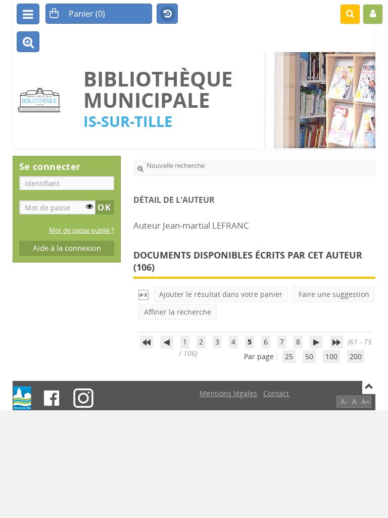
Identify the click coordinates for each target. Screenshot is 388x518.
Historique (167, 14)
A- (344, 401)
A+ (365, 401)
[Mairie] (22, 398)
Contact (276, 393)
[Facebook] (51, 398)
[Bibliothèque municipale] (43, 100)
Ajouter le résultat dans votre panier (220, 294)
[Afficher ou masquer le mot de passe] (89, 206)
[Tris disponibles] (143, 294)
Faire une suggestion (334, 294)
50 (309, 356)
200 (356, 356)
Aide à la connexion (67, 248)
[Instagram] (83, 398)
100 (331, 356)
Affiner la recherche (177, 312)
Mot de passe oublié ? (81, 230)
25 (289, 356)
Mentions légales (228, 393)
